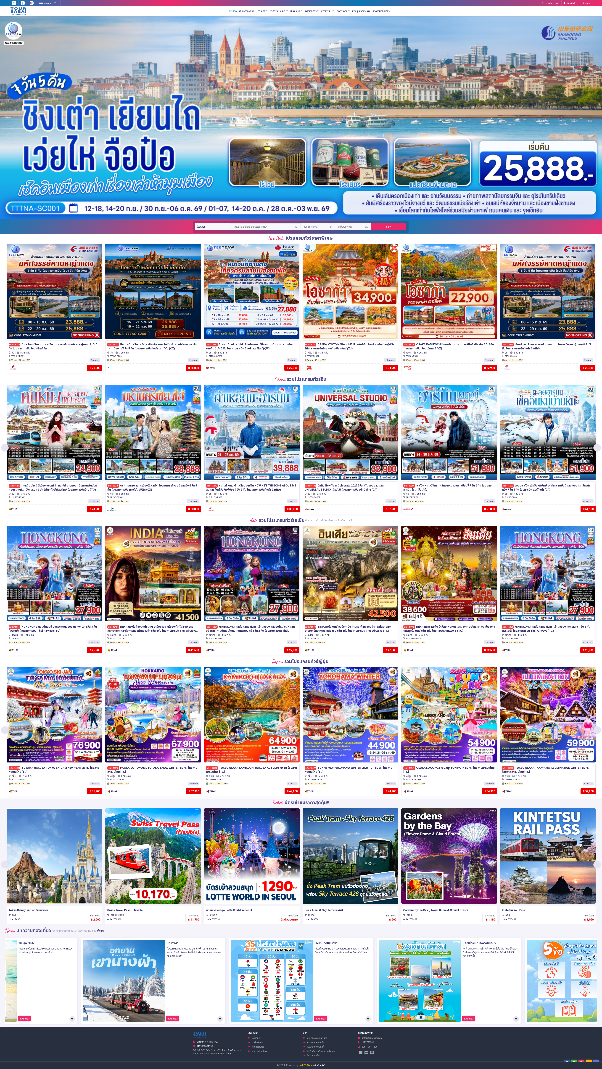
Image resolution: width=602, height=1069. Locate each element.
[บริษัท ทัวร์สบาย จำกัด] (18, 11)
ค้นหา (388, 227)
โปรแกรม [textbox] (201, 226)
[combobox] (47, 1)
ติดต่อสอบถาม (257, 1042)
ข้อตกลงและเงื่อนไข (315, 1042)
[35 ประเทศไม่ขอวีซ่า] (272, 981)
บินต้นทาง (295, 11)
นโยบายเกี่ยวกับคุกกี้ (315, 1047)
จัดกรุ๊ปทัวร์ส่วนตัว (361, 11)
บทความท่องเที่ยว (381, 11)
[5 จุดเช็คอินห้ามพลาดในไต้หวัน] (420, 981)
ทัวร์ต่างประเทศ (278, 11)
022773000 (368, 1042)
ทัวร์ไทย (261, 11)
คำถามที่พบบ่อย (313, 1055)
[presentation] (5, 448)
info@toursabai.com (372, 1038)
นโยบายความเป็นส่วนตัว (316, 1038)
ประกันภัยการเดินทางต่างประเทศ (320, 1051)
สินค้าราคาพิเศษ (247, 11)
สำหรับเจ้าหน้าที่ (318, 1065)
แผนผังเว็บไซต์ (257, 1047)
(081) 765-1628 (370, 1047)
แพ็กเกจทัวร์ (311, 11)
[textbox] (47, 3)
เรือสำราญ (342, 11)
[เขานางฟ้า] (124, 981)
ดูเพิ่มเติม (24, 1018)
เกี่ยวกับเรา (256, 1038)
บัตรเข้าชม (326, 11)
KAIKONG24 (304, 1065)
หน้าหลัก (233, 11)
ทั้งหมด (100, 930)
